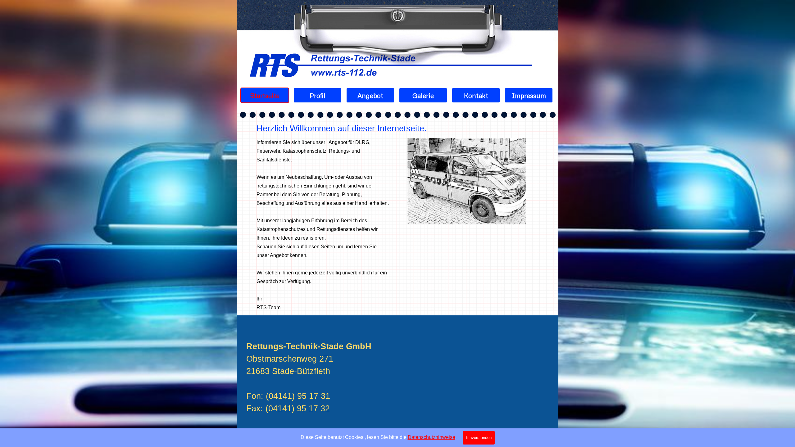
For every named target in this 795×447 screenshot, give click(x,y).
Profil (317, 95)
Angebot (370, 95)
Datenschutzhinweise (431, 437)
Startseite (264, 95)
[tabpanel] (399, 128)
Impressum (529, 95)
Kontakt (476, 95)
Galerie (423, 95)
